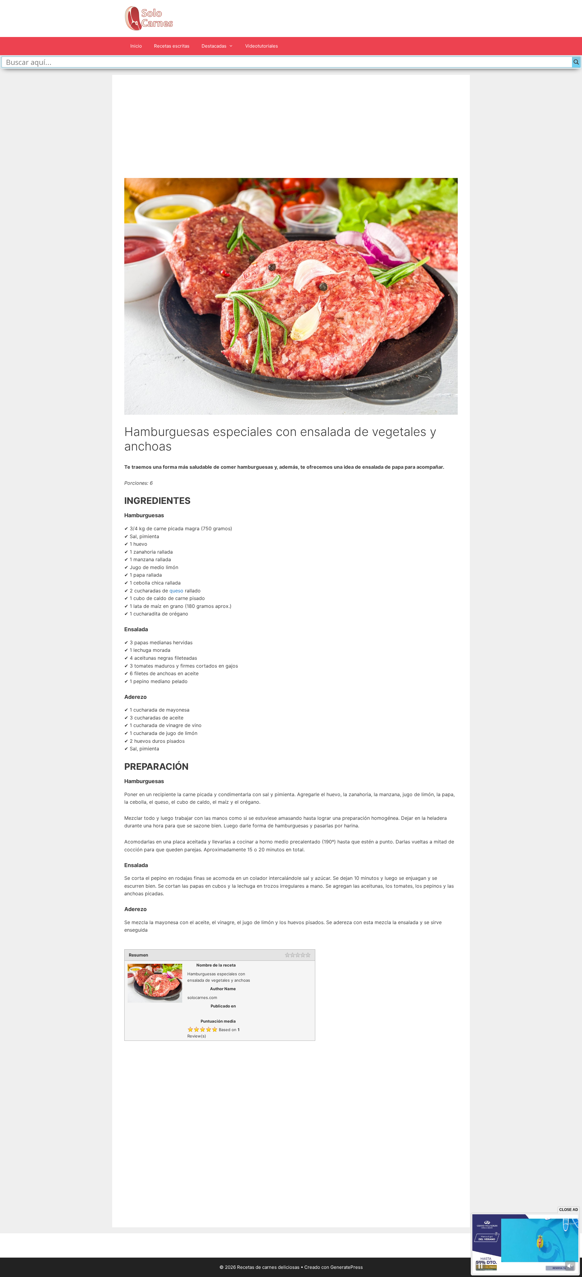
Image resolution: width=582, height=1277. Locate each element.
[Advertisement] (291, 132)
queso (176, 591)
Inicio (136, 46)
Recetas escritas (171, 46)
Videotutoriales (261, 46)
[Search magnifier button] (576, 62)
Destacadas (214, 46)
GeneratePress (346, 1267)
